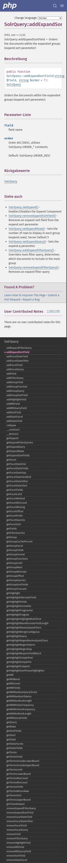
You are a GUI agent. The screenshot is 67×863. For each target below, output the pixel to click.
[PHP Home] (10, 5)
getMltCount (13, 683)
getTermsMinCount (17, 782)
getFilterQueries (15, 533)
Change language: (25, 18)
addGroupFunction (16, 386)
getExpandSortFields (18, 455)
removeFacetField (16, 825)
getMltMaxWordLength (19, 700)
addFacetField (14, 365)
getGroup (11, 537)
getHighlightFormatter (18, 606)
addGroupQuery (15, 391)
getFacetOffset (14, 511)
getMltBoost (13, 679)
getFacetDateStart (16, 485)
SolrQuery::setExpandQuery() (27, 241)
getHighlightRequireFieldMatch (23, 653)
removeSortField (15, 855)
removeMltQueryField (18, 851)
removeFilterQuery (17, 838)
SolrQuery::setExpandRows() (27, 228)
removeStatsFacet (16, 860)
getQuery (11, 722)
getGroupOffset (15, 576)
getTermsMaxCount (17, 778)
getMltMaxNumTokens (18, 696)
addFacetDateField (17, 356)
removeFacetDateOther (19, 821)
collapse (11, 425)
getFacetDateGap (16, 472)
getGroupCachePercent (19, 541)
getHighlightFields (16, 601)
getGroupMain (14, 567)
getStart (11, 735)
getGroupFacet (14, 545)
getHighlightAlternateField (21, 597)
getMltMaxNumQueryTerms (21, 692)
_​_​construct (13, 429)
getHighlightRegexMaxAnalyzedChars (27, 640)
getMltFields (13, 687)
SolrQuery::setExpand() (23, 207)
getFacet (11, 459)
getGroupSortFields (17, 584)
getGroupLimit (14, 563)
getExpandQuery (15, 446)
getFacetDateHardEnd (18, 477)
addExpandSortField (17, 352)
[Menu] (62, 5)
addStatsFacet (14, 416)
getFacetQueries (15, 520)
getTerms (11, 752)
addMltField (13, 403)
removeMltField (15, 847)
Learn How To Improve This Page (25, 295)
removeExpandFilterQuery (21, 808)
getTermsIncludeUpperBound (22, 765)
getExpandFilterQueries (19, 442)
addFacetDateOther (17, 360)
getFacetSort (13, 524)
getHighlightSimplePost (19, 657)
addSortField (13, 412)
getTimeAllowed (15, 804)
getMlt (10, 675)
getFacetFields (14, 489)
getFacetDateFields (17, 468)
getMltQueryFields (16, 718)
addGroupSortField (17, 395)
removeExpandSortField (19, 812)
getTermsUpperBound (18, 799)
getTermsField (14, 756)
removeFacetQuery (17, 829)
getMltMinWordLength (18, 713)
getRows (11, 726)
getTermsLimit (14, 769)
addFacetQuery (15, 369)
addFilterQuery (14, 378)
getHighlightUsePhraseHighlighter (25, 670)
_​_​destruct (12, 434)
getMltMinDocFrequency (20, 705)
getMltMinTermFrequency (20, 709)
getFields (11, 528)
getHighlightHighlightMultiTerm (23, 619)
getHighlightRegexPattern (20, 644)
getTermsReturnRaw (17, 791)
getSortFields (13, 730)
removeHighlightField (18, 842)
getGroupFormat (15, 554)
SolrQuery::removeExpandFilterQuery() (33, 267)
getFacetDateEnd (16, 464)
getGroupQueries (16, 580)
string (59, 76)
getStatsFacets (14, 743)
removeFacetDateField (19, 817)
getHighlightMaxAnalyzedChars (23, 627)
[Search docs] (54, 5)
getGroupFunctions (17, 558)
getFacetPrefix (14, 515)
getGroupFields (15, 550)
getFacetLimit (14, 494)
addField (11, 373)
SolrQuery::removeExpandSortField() (32, 215)
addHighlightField (16, 399)
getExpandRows (15, 451)
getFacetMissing (15, 507)
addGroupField (14, 382)
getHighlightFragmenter (19, 610)
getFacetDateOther (17, 481)
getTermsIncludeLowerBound (22, 761)
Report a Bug (31, 299)
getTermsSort (13, 795)
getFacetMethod (15, 498)
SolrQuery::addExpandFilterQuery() (31, 250)
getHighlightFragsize (17, 614)
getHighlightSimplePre (19, 662)
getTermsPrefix (14, 786)
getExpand (12, 438)
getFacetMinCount (16, 502)
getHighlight (13, 593)
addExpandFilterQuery (19, 347)
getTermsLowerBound (18, 773)
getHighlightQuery (16, 636)
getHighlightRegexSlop (19, 649)
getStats (11, 739)
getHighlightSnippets (18, 666)
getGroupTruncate (16, 588)
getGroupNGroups (16, 571)
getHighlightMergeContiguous (23, 631)
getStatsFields (14, 748)
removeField (13, 834)
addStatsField (14, 421)
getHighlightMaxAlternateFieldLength (27, 623)
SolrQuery (13, 84)
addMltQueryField (16, 408)
